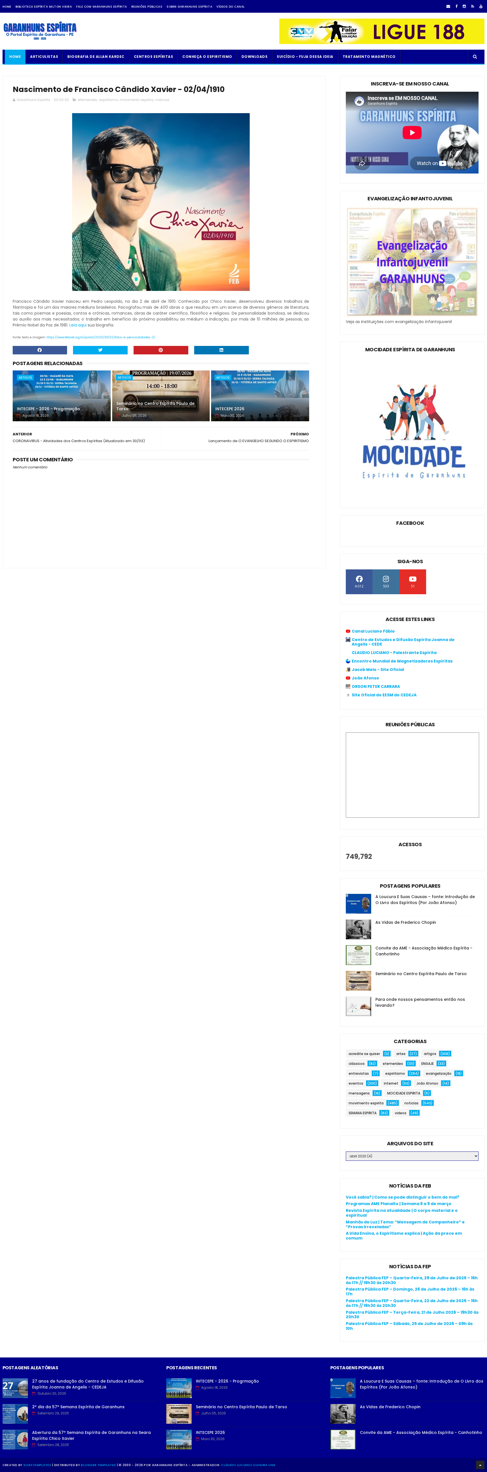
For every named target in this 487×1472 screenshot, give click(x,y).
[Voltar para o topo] (480, 1465)
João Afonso (365, 678)
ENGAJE (427, 1063)
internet (391, 1083)
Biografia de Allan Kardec (96, 56)
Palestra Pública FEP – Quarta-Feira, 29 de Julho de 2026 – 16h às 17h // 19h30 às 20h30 (412, 1280)
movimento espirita (136, 99)
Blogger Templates (98, 1465)
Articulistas (44, 56)
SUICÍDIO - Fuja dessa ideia (305, 56)
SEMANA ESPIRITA (363, 1113)
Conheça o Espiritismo (207, 56)
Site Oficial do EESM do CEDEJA (384, 695)
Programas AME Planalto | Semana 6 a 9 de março (398, 1203)
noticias (162, 99)
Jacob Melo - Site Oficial (378, 669)
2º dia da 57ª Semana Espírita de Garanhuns (78, 1407)
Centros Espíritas (153, 56)
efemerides (87, 99)
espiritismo (108, 99)
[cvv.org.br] (381, 42)
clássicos (357, 1063)
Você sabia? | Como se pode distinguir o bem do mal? (402, 1197)
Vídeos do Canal (230, 7)
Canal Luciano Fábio (373, 631)
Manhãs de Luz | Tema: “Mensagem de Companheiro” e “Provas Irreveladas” (405, 1224)
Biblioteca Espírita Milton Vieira (44, 7)
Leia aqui (78, 325)
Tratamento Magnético (369, 56)
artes (401, 1053)
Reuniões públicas (147, 7)
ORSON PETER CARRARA (376, 686)
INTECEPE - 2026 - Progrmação (48, 409)
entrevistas (359, 1073)
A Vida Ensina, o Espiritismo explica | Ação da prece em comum (404, 1235)
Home (7, 7)
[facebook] (456, 6)
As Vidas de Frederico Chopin (405, 922)
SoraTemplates (37, 1465)
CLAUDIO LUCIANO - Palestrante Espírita (394, 652)
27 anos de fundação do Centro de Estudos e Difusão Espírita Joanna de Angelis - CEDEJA (88, 1384)
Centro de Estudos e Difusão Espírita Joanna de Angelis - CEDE (403, 642)
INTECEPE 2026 (229, 409)
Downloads (255, 56)
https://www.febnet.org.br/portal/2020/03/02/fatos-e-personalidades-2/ (101, 337)
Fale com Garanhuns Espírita (101, 7)
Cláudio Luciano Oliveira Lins (248, 1465)
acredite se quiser (364, 1053)
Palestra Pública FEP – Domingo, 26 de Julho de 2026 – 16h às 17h (410, 1291)
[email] (448, 6)
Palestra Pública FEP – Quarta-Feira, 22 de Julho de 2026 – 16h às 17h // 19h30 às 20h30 (412, 1303)
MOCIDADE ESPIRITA (403, 1093)
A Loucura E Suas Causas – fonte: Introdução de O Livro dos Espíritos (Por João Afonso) (425, 899)
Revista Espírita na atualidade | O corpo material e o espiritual (402, 1213)
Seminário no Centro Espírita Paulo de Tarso (155, 406)
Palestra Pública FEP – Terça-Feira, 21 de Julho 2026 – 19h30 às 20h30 (412, 1314)
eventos (356, 1083)
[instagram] (464, 6)
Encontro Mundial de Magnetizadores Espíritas (402, 661)
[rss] (472, 6)
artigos (25, 377)
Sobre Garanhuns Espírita (189, 7)
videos (400, 1113)
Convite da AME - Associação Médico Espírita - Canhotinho (421, 1432)
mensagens (359, 1093)
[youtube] (480, 6)
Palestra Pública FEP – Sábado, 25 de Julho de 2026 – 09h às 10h (409, 1326)
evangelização (438, 1073)
